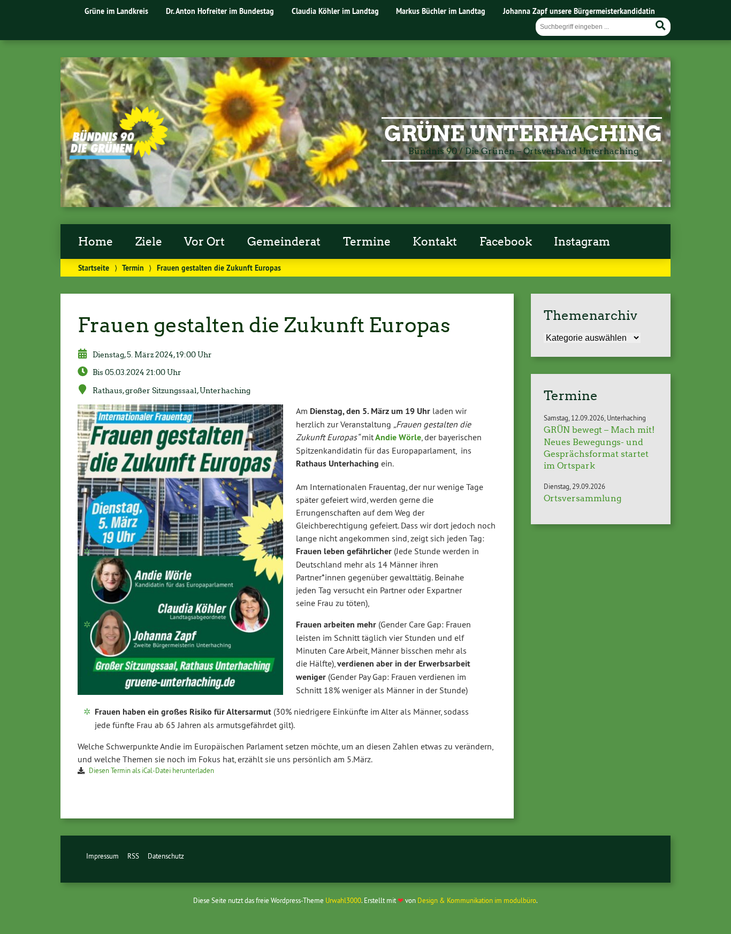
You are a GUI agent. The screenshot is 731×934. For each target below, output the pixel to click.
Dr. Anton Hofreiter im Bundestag (220, 11)
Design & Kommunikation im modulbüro (476, 900)
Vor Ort (204, 242)
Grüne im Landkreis (116, 11)
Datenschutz (166, 856)
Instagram (582, 242)
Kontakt (435, 242)
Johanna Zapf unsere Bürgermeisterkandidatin (579, 11)
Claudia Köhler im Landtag (335, 11)
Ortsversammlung (582, 498)
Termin (133, 268)
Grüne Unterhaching (523, 134)
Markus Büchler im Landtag (440, 11)
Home (95, 242)
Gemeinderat (284, 242)
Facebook (505, 242)
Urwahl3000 (343, 900)
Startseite (93, 268)
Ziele (148, 242)
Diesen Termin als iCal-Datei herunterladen (151, 770)
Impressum (102, 856)
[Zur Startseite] (118, 156)
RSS (133, 856)
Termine (367, 242)
